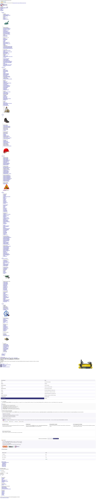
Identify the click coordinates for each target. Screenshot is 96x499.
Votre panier (1, 10)
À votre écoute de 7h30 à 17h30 (6, 366)
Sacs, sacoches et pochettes (6, 76)
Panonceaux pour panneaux (6, 179)
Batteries (4, 197)
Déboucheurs (4, 200)
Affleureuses (4, 194)
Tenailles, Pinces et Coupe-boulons (7, 62)
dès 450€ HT (3, 463)
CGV (2, 479)
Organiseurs (4, 57)
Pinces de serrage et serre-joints (7, 65)
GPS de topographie (5, 83)
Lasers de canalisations (6, 346)
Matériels (3, 192)
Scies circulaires (5, 230)
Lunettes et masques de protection (7, 137)
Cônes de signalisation (6, 160)
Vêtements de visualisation (6, 142)
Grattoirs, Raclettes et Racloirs (6, 50)
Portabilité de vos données (5, 481)
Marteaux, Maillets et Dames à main (7, 51)
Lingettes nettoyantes (5, 297)
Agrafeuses (4, 195)
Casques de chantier (5, 129)
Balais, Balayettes (5, 292)
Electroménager (5, 269)
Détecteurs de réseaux (5, 309)
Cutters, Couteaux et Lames (6, 60)
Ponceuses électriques (5, 226)
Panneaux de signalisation (6, 335)
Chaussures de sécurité (6, 135)
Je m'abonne (2, 470)
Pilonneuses (4, 251)
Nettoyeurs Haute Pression (6, 42)
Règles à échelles (5, 75)
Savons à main (5, 301)
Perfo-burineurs (5, 205)
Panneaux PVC (5, 183)
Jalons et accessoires (5, 70)
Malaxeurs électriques (5, 219)
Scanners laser (5, 88)
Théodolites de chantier (6, 89)
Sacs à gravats (5, 272)
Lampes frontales (5, 261)
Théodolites (4, 350)
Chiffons (4, 293)
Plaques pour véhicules (6, 168)
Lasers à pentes (5, 84)
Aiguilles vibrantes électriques (6, 214)
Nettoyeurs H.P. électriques (6, 221)
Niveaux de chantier (5, 348)
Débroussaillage (5, 39)
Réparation (3, 354)
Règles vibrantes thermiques (6, 254)
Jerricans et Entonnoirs (6, 30)
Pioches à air (4, 241)
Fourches (4, 40)
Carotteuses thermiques (6, 247)
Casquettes (4, 130)
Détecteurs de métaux (5, 308)
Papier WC (4, 298)
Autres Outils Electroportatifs (6, 196)
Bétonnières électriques (6, 215)
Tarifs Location (5, 351)
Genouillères (4, 140)
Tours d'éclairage (5, 210)
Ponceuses (4, 206)
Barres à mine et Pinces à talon (7, 28)
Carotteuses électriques (6, 217)
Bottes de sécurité (5, 133)
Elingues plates (5, 285)
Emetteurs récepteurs (5, 78)
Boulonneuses (5, 216)
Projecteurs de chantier (6, 263)
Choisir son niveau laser (4, 488)
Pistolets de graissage (5, 243)
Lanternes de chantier (5, 171)
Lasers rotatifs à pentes (6, 347)
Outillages (3, 12)
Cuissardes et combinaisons (6, 136)
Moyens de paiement (4, 487)
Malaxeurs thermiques (6, 249)
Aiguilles (4, 305)
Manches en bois (5, 35)
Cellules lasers (5, 82)
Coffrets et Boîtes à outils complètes (7, 64)
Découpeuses (4, 201)
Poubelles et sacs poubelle (6, 299)
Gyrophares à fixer (5, 170)
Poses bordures (5, 289)
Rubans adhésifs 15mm (6, 105)
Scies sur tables (5, 232)
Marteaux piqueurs (5, 220)
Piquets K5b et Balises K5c (6, 163)
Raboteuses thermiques (6, 253)
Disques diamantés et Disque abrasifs (7, 61)
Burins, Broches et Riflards (6, 29)
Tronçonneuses (5, 233)
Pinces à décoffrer (5, 31)
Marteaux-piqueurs (5, 202)
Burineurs (4, 198)
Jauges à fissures (5, 102)
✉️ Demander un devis (55, 438)
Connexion (3, 478)
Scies (4, 322)
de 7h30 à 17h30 (4, 466)
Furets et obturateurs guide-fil (6, 15)
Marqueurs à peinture (5, 93)
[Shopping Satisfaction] (3, 1)
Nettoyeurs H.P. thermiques (6, 250)
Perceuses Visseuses (5, 204)
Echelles (4, 271)
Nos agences (1, 8)
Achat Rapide (3, 355)
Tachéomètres (5, 349)
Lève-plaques (4, 286)
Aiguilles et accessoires (6, 14)
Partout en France (4, 365)
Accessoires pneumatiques (6, 236)
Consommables (5, 268)
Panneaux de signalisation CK (6, 177)
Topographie (3, 67)
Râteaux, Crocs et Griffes (6, 53)
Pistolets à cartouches (5, 242)
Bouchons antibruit (5, 125)
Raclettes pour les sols (6, 19)
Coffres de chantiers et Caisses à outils (7, 56)
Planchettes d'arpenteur (6, 73)
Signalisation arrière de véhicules (7, 173)
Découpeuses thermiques (6, 248)
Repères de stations (5, 104)
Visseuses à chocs (5, 211)
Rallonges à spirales (5, 264)
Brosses (4, 17)
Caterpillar (4, 134)
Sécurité (3, 114)
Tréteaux (4, 273)
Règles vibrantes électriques (6, 228)
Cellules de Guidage (5, 344)
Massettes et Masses (5, 52)
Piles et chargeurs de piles (6, 262)
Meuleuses (4, 203)
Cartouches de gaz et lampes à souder (7, 46)
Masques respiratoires (5, 144)
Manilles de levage (5, 287)
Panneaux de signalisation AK (6, 176)
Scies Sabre (4, 231)
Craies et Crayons (5, 92)
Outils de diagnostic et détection (7, 98)
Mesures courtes (5, 97)
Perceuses (4, 222)
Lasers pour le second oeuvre (6, 85)
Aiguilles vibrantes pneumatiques (7, 237)
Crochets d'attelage (5, 283)
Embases (4, 69)
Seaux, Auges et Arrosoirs (6, 33)
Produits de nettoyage (5, 300)
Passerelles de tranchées (6, 162)
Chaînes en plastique (5, 159)
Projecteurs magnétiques (6, 172)
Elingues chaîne (5, 284)
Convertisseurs (5, 260)
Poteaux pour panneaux (6, 180)
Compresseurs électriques (6, 218)
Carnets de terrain (5, 81)
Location (3, 303)
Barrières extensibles (5, 158)
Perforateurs (4, 223)
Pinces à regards (5, 288)
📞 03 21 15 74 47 (50, 438)
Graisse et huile (5, 296)
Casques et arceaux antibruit (6, 126)
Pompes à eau (5, 330)
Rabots (4, 207)
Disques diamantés (5, 327)
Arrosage (4, 38)
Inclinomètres (4, 95)
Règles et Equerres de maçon (6, 32)
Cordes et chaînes (5, 282)
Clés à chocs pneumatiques (6, 239)
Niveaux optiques (5, 87)
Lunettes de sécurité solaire (6, 138)
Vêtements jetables (5, 143)
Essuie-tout (4, 295)
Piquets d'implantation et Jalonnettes (7, 103)
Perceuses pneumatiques (6, 240)
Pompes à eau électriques (6, 225)
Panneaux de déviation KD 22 (6, 175)
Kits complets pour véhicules (6, 167)
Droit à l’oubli (3, 480)
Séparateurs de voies (5, 164)
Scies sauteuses (5, 209)
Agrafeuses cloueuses (5, 59)
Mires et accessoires (5, 71)
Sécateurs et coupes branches (6, 43)
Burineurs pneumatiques (6, 238)
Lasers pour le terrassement (6, 86)
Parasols (4, 72)
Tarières (4, 44)
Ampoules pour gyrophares (6, 169)
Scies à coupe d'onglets (6, 229)
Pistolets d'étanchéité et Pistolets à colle (8, 48)
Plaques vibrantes (5, 252)
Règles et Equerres (5, 99)
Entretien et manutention (5, 258)
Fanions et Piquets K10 (6, 161)
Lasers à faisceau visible (6, 345)
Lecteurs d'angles (5, 96)
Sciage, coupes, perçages (6, 58)
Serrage (4, 63)
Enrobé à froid (5, 294)
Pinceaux (4, 18)
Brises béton (4, 324)
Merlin (4, 41)
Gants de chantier (5, 132)
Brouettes (4, 270)
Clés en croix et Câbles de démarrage (7, 47)
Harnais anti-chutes (5, 128)
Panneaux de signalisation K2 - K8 (7, 178)
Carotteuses (4, 199)
